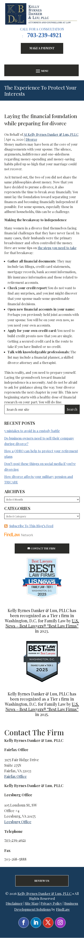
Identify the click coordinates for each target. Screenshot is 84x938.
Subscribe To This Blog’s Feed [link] (31, 526)
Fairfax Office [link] (15, 776)
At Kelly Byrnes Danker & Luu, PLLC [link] (51, 134)
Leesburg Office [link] (17, 821)
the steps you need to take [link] (57, 248)
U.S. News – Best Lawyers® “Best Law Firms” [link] (42, 623)
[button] (41, 71)
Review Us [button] (41, 880)
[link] (42, 14)
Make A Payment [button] (42, 48)
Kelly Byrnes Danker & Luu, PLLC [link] (45, 893)
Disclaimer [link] (14, 903)
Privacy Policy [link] (51, 903)
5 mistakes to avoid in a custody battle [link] (32, 431)
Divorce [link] (31, 139)
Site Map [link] (31, 903)
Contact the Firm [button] (43, 548)
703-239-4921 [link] (44, 35)
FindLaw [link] (63, 909)
